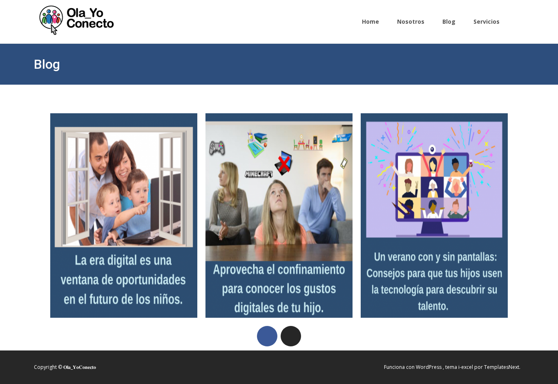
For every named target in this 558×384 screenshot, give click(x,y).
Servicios (486, 21)
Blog (448, 21)
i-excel (466, 367)
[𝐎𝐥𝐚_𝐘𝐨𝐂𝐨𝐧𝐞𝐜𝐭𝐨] (68, 18)
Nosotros (410, 21)
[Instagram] (291, 336)
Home (370, 21)
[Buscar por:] (511, 22)
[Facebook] (267, 336)
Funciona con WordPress (413, 367)
